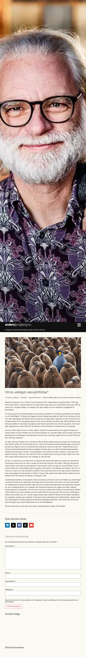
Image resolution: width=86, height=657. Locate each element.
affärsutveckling (48, 397)
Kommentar (10, 546)
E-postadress (10, 581)
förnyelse (64, 397)
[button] (7, 525)
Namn (8, 573)
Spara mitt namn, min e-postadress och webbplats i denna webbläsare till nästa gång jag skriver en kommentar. (41, 601)
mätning (78, 397)
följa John (57, 397)
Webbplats (9, 590)
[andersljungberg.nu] (18, 324)
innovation (71, 397)
